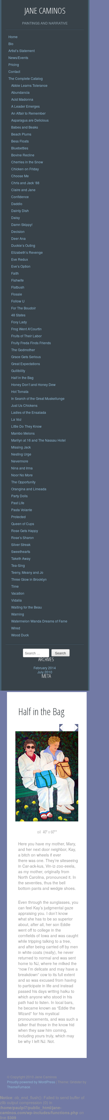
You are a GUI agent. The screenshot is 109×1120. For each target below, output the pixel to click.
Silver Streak (20, 544)
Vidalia (16, 600)
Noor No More (22, 474)
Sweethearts (20, 551)
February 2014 (45, 667)
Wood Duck (20, 634)
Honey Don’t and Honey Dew (33, 384)
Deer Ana (18, 238)
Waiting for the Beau (26, 607)
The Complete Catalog (25, 78)
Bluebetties (19, 148)
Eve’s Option (20, 266)
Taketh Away (20, 558)
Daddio (16, 203)
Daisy (15, 217)
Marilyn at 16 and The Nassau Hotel (38, 440)
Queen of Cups (22, 523)
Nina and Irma (22, 468)
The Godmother (23, 349)
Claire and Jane (23, 189)
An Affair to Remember (28, 113)
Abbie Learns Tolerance (29, 85)
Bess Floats (20, 141)
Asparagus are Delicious (30, 120)
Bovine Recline (22, 154)
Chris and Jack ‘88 (25, 182)
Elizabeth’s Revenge (27, 252)
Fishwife (17, 280)
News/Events (18, 57)
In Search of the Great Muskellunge (38, 398)
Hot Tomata (20, 391)
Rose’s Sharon (22, 537)
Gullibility (18, 370)
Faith (15, 273)
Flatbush (17, 287)
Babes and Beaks (24, 127)
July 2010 (44, 671)
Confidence (20, 196)
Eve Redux (19, 259)
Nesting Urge (21, 454)
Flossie (16, 294)
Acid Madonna (22, 99)
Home (13, 36)
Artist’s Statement (21, 50)
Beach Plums (21, 134)
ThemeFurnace (18, 1086)
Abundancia (20, 92)
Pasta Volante (21, 509)
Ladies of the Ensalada (28, 412)
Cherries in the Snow (27, 161)
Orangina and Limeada (28, 488)
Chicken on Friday (25, 168)
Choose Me (20, 175)
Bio (10, 43)
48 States (18, 314)
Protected (18, 516)
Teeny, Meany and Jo (27, 572)
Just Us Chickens (24, 405)
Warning (17, 614)
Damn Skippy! (21, 224)
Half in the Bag (22, 377)
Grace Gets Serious (26, 356)
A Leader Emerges (25, 106)
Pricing (13, 64)
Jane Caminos (44, 10)
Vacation (17, 593)
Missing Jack (21, 447)
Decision (18, 231)
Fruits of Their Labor (26, 335)
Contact (14, 71)
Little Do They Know (26, 426)
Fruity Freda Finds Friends (31, 342)
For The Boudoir (23, 308)
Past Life (17, 502)
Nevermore (19, 461)
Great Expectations (25, 363)
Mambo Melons (23, 433)
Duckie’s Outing (23, 245)
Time (15, 586)
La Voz (16, 419)
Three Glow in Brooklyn (29, 579)
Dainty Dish (20, 210)
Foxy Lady (19, 321)
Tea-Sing (18, 565)
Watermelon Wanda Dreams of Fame (39, 621)
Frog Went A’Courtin (26, 328)
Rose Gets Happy (24, 530)
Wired (15, 628)
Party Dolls (19, 495)
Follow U (18, 301)
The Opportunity (23, 481)
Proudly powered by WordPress (31, 1081)
